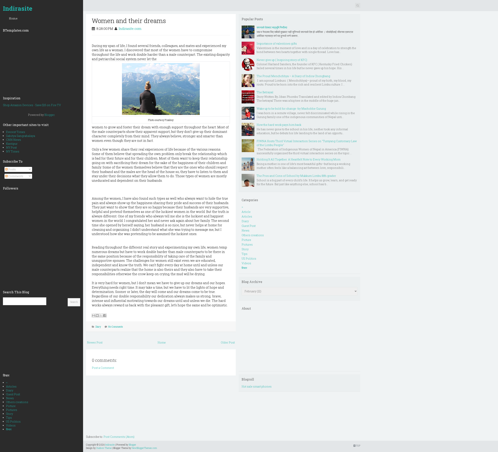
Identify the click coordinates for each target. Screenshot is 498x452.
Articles (11, 386)
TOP (357, 445)
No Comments (115, 326)
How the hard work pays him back (279, 125)
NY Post (11, 147)
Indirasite (17, 8)
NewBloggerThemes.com (144, 447)
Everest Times (15, 132)
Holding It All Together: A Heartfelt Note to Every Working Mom (298, 159)
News (10, 398)
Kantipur (12, 143)
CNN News (13, 140)
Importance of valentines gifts (277, 43)
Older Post (228, 342)
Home (13, 18)
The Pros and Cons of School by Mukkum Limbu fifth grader (296, 176)
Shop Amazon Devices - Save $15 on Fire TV (32, 105)
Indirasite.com (130, 28)
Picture (11, 406)
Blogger (49, 115)
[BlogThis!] (97, 315)
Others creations (17, 402)
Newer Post (95, 342)
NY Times (12, 151)
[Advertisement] (41, 63)
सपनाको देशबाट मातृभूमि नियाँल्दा (272, 27)
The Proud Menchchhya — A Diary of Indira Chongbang (293, 76)
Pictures (11, 410)
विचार (8, 429)
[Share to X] (101, 315)
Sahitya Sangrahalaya (20, 136)
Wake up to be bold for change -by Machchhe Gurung (291, 108)
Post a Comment (103, 368)
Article (246, 212)
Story (9, 414)
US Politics (13, 421)
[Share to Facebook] (105, 315)
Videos (11, 425)
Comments (15, 176)
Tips (9, 417)
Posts (12, 169)
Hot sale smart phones (257, 386)
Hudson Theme (103, 447)
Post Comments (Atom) (118, 437)
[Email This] (94, 315)
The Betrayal (265, 92)
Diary (9, 390)
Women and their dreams (129, 20)
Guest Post (13, 394)
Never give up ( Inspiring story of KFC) (282, 60)
